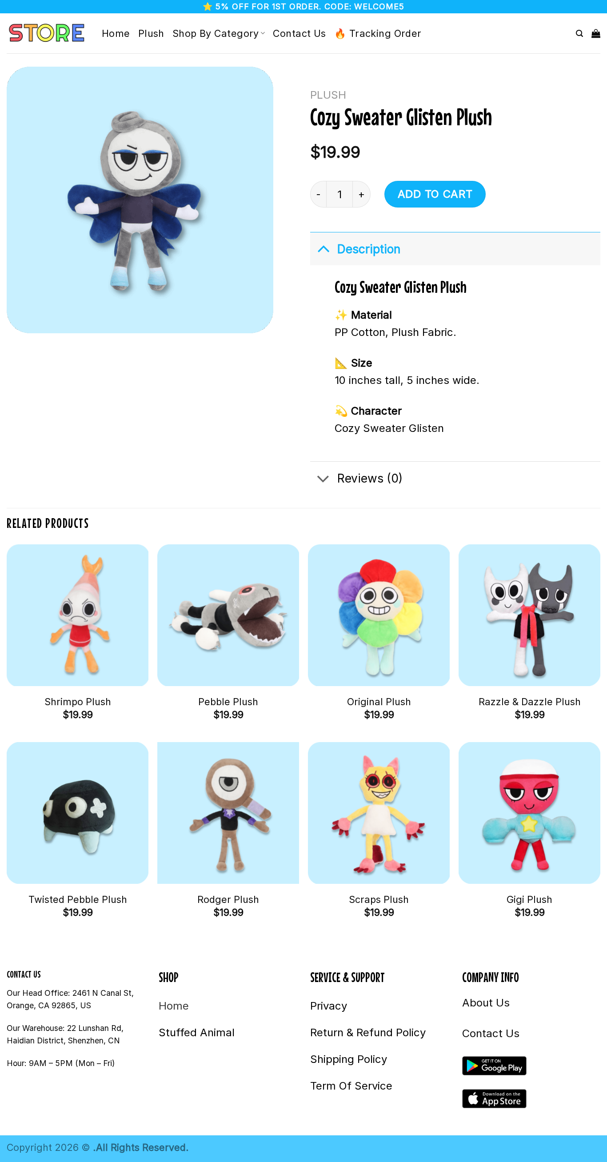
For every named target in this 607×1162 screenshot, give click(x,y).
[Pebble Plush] (228, 615)
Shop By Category (215, 33)
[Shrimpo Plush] (77, 615)
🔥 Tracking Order (378, 33)
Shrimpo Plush (77, 701)
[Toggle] (323, 248)
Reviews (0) (370, 478)
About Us (486, 1002)
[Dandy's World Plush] (47, 33)
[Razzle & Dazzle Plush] (529, 615)
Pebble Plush (228, 701)
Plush (151, 33)
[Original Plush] (379, 615)
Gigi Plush (529, 899)
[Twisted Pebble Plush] (77, 813)
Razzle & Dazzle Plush (530, 701)
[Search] (579, 33)
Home (116, 33)
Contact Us (299, 33)
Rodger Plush (228, 899)
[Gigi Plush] (529, 813)
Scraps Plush (379, 899)
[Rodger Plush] (228, 813)
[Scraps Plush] (379, 813)
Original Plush (379, 701)
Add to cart (435, 194)
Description (368, 249)
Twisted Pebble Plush (77, 899)
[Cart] (595, 33)
